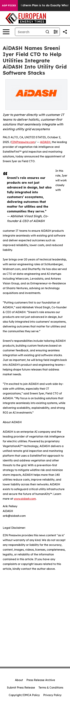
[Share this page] (65, 31)
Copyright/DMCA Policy (24, 695)
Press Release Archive (40, 680)
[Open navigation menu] (6, 31)
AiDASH (45, 142)
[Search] (47, 32)
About (19, 680)
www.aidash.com (25, 498)
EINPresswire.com (23, 142)
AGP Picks (9, 5)
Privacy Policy (52, 695)
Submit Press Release (21, 687)
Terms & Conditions (50, 687)
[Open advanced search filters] (55, 32)
